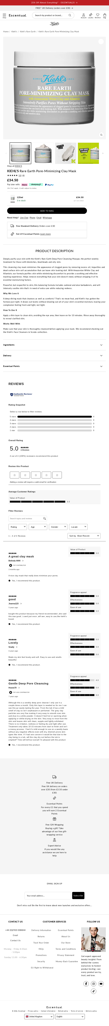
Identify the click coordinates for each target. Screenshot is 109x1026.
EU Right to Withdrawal (42, 967)
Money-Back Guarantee (67, 961)
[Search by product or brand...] (70, 15)
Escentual (21, 1011)
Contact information (48, 1011)
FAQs (41, 949)
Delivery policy (91, 1011)
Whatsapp (47, 218)
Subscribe (78, 895)
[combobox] (53, 15)
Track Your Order (41, 942)
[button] (4, 14)
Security (41, 961)
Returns (41, 936)
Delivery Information (41, 930)
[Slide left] (6, 153)
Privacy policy (33, 1011)
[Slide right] (103, 153)
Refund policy (63, 1011)
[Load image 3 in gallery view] (65, 153)
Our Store (65, 942)
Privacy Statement (65, 955)
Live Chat (24, 218)
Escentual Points (66, 930)
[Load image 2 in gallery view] (43, 153)
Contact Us (15, 940)
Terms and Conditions (66, 949)
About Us (65, 936)
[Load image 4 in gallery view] (88, 153)
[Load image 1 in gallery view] (20, 153)
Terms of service (77, 1011)
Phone (32, 218)
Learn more (45, 234)
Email (39, 218)
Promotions (41, 955)
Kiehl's (18, 166)
